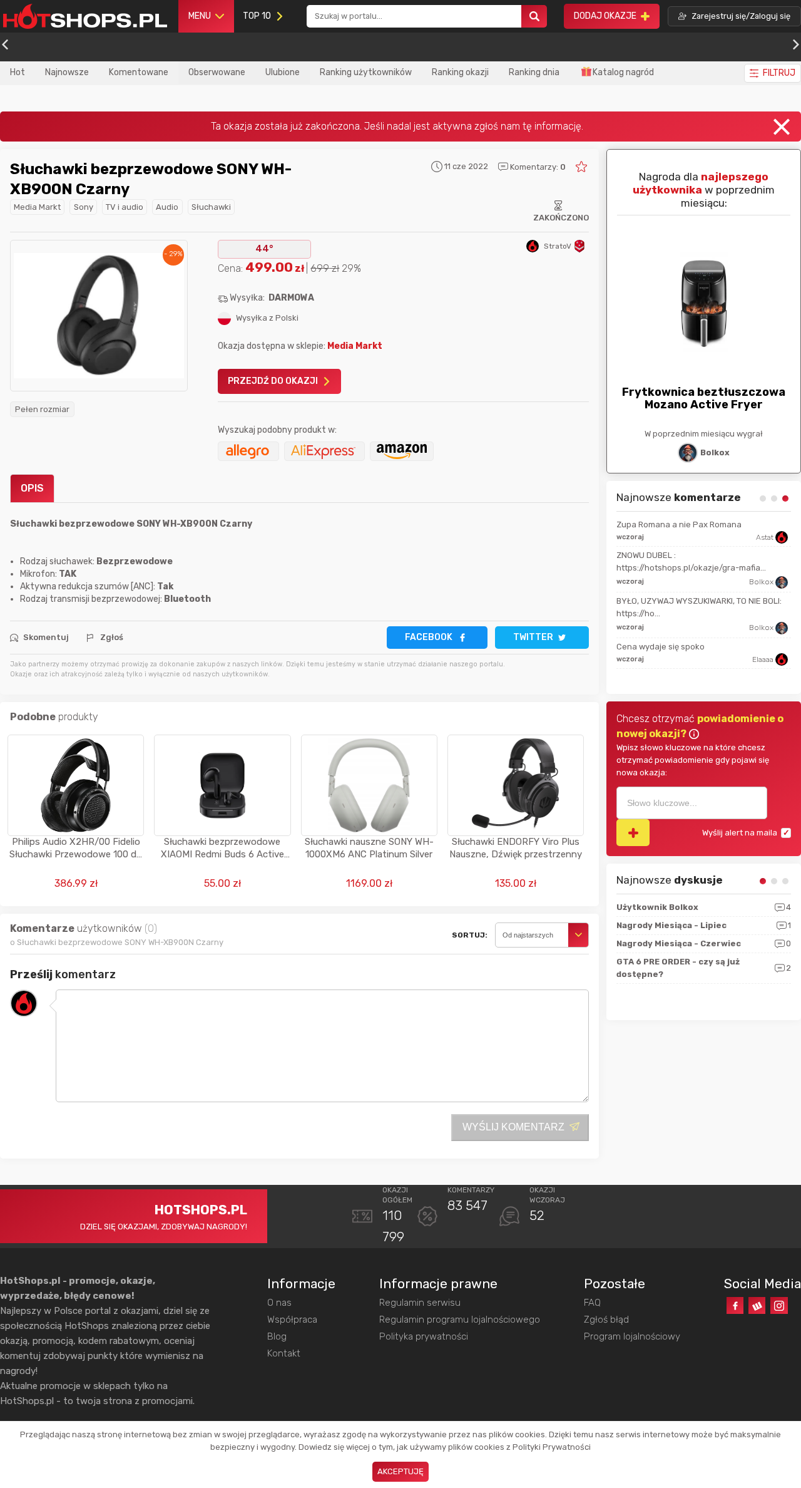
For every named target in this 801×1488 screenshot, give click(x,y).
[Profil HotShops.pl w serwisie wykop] (756, 1305)
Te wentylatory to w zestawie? (674, 524)
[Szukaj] (534, 16)
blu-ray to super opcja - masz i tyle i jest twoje (693, 653)
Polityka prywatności (423, 1336)
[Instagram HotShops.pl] (778, 1305)
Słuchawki (211, 207)
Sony (83, 207)
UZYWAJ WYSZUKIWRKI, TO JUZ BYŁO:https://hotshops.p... (675, 607)
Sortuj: (469, 935)
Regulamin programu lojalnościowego (459, 1319)
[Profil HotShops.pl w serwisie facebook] (735, 1305)
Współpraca (292, 1319)
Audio (167, 207)
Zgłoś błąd (606, 1319)
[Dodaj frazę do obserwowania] (633, 832)
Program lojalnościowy (632, 1336)
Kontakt (283, 1353)
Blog (277, 1336)
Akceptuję (400, 1471)
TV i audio (124, 207)
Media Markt (37, 207)
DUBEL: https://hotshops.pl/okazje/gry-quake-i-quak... (692, 561)
